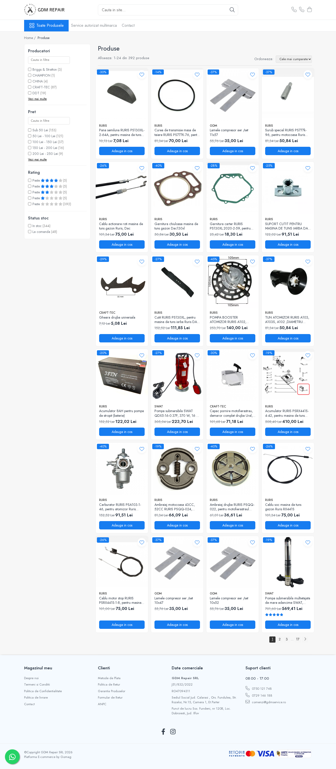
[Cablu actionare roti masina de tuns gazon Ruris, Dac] (122, 188)
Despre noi (31, 678)
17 (297, 639)
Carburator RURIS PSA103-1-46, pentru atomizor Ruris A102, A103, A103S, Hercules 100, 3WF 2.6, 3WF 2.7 (121, 506)
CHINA (37, 81)
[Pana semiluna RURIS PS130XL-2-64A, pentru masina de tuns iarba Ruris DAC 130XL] (122, 94)
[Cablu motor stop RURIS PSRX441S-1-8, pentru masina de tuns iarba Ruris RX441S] (122, 562)
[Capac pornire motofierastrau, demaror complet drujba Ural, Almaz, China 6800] (232, 375)
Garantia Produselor (111, 691)
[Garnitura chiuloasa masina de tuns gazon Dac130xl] (177, 188)
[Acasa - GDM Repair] (48, 10)
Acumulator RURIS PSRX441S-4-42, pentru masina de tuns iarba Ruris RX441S (287, 413)
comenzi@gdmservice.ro (268, 702)
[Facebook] (163, 732)
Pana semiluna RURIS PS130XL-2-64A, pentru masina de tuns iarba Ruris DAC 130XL (121, 132)
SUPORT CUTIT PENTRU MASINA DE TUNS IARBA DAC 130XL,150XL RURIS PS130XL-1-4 (287, 226)
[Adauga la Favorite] (141, 74)
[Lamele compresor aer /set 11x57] (232, 94)
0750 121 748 (261, 688)
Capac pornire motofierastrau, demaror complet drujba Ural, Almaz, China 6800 (231, 413)
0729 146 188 (261, 695)
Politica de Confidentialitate (43, 691)
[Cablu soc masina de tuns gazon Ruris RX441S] (288, 469)
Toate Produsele (50, 25)
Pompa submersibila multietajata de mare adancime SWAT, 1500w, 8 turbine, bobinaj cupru (287, 600)
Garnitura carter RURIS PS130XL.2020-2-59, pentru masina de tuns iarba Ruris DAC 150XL (232, 226)
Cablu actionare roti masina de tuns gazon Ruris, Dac (121, 226)
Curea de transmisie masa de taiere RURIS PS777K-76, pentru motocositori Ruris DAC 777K (177, 132)
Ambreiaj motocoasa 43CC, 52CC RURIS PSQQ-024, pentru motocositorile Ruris (174, 506)
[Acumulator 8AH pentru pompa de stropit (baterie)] (122, 375)
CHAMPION (41, 75)
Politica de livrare (36, 697)
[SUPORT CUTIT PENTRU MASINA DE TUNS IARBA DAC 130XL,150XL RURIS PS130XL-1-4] (288, 188)
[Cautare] (232, 9)
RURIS (103, 125)
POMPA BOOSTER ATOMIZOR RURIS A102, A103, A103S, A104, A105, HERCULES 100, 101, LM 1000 (232, 319)
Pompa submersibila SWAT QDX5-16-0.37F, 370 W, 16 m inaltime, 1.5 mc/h (176, 413)
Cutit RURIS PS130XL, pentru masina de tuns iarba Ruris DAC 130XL (176, 319)
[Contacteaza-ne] (294, 10)
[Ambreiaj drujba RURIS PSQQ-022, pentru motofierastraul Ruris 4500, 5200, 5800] (232, 469)
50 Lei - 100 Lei (43, 136)
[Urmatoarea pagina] (305, 639)
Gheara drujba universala (117, 317)
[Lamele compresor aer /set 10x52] (232, 562)
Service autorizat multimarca (94, 25)
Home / (30, 37)
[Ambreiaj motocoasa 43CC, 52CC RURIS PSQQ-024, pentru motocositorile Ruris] (177, 469)
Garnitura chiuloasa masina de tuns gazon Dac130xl (176, 226)
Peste (36, 180)
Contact (128, 25)
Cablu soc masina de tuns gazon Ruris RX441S (283, 506)
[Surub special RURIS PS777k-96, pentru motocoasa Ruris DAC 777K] (288, 94)
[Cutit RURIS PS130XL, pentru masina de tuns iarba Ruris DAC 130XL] (177, 281)
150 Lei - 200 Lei (44, 147)
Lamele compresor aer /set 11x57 (229, 132)
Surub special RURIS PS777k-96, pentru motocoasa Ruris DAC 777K (285, 132)
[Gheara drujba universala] (122, 281)
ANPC (102, 704)
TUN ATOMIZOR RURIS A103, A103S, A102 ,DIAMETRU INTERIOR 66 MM (287, 319)
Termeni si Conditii (37, 684)
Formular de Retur (110, 697)
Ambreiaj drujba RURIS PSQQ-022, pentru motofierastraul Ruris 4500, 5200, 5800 (232, 506)
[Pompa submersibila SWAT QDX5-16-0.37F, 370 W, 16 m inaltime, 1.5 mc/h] (177, 375)
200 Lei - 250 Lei (45, 153)
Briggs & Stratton (44, 69)
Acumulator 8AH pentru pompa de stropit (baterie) (121, 413)
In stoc (37, 225)
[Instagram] (172, 732)
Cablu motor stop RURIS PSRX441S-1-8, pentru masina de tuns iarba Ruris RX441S (120, 600)
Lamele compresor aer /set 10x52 (229, 600)
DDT (35, 93)
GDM (213, 125)
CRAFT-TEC (41, 87)
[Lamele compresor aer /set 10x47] (177, 562)
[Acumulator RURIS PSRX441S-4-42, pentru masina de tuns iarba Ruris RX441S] (288, 375)
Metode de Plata (109, 678)
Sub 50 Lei (40, 130)
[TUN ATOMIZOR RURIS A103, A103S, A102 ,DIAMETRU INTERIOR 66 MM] (288, 281)
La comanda (41, 231)
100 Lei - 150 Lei (44, 141)
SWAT (158, 406)
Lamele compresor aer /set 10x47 (173, 600)
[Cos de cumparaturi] (309, 10)
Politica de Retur (109, 684)
